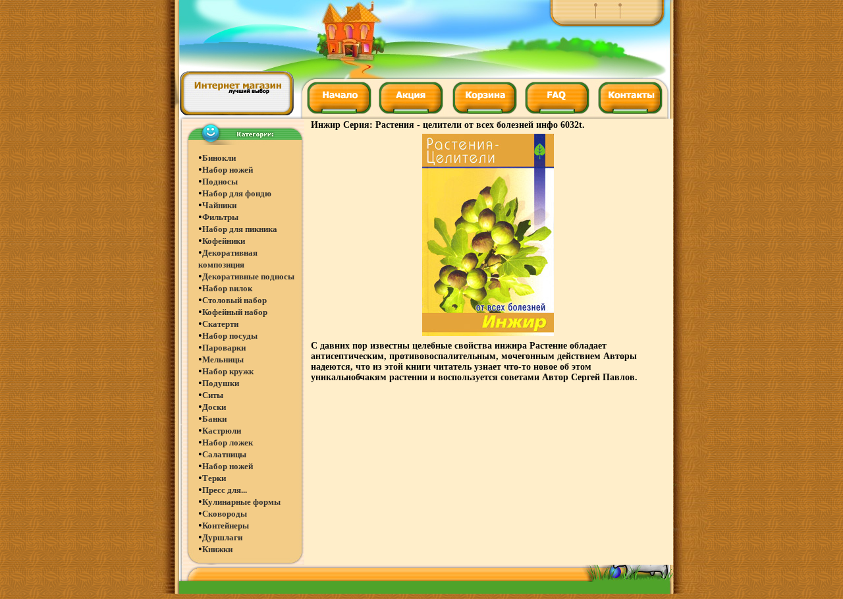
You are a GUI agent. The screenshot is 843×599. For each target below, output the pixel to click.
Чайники (219, 205)
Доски (214, 407)
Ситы (212, 395)
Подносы (220, 181)
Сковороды (224, 514)
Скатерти (220, 324)
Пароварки (224, 348)
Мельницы (223, 359)
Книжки (217, 549)
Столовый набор (234, 300)
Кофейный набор (234, 312)
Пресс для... (224, 490)
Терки (214, 478)
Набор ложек (227, 442)
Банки (214, 419)
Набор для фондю (236, 193)
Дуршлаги (222, 537)
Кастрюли (221, 431)
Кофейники (223, 241)
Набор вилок (227, 288)
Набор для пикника (239, 229)
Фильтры (220, 217)
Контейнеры (225, 525)
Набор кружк (228, 371)
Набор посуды (230, 336)
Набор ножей (227, 170)
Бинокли (219, 158)
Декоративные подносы (248, 276)
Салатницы (224, 454)
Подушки (220, 383)
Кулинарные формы (241, 502)
